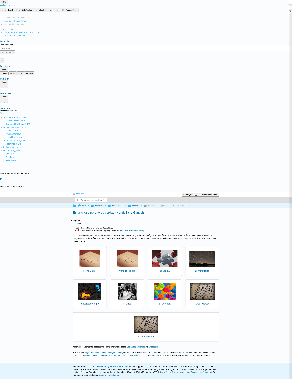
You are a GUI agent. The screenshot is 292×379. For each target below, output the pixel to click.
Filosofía (136, 206)
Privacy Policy (164, 372)
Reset (4, 69)
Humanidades (118, 206)
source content (155, 355)
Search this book (7, 44)
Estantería (99, 206)
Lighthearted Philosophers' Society (131, 230)
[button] (10, 157)
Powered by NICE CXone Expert (113, 366)
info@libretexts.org (109, 375)
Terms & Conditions (181, 372)
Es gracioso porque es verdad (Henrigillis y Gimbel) (104, 353)
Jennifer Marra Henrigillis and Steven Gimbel (103, 355)
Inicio (84, 206)
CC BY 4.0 (184, 353)
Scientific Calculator (15, 137)
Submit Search (8, 52)
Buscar (77, 200)
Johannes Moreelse (136, 347)
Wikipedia (153, 347)
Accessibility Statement (201, 372)
